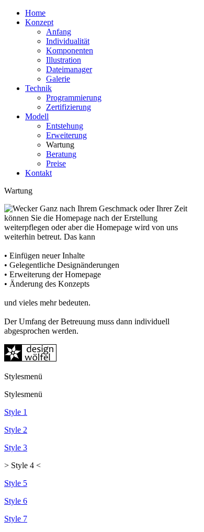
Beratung (61, 154)
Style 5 (15, 483)
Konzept (39, 22)
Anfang (58, 31)
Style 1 (15, 412)
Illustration (63, 59)
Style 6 (15, 500)
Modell (37, 116)
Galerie (58, 78)
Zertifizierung (68, 107)
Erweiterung (66, 135)
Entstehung (64, 125)
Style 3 (15, 447)
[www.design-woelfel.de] (30, 358)
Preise (56, 163)
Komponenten (69, 50)
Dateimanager (69, 69)
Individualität (67, 41)
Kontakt (38, 172)
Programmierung (73, 97)
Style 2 (15, 429)
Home (35, 12)
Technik (38, 88)
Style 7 (15, 518)
